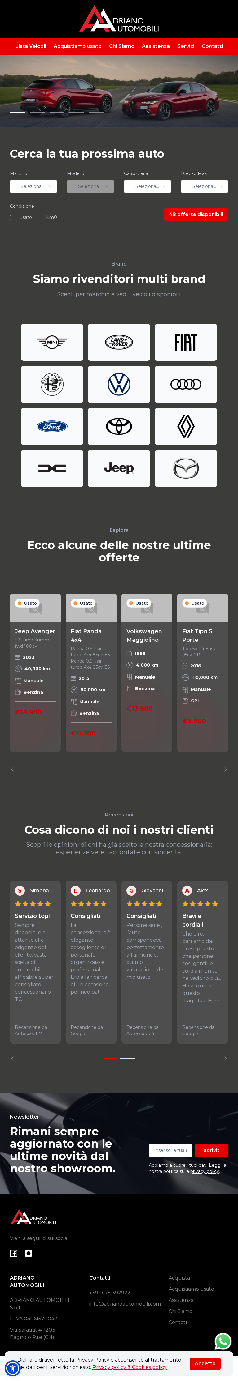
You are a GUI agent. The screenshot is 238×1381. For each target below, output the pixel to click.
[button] (12, 1368)
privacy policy (204, 1171)
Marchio (18, 173)
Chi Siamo (121, 46)
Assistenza (156, 46)
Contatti (212, 46)
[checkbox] (12, 217)
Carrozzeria (136, 173)
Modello (75, 173)
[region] (119, 683)
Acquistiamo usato (78, 46)
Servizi (185, 46)
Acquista (179, 1278)
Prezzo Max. (194, 173)
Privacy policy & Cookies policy (129, 1367)
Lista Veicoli (30, 46)
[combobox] (33, 186)
